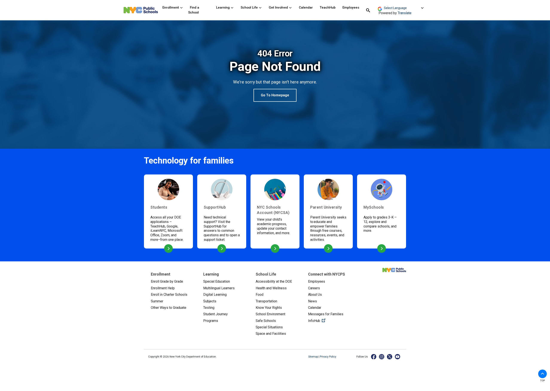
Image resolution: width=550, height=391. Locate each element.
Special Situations (269, 327)
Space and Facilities (271, 334)
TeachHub (328, 7)
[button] (542, 374)
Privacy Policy (328, 356)
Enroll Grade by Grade (167, 281)
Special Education (216, 281)
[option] (275, 75)
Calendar (306, 7)
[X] (390, 356)
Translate (404, 13)
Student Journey (215, 314)
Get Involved (279, 7)
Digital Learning (215, 294)
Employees (350, 7)
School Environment (270, 314)
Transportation (266, 301)
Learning (223, 7)
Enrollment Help (163, 288)
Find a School (193, 10)
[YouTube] (398, 356)
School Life (250, 7)
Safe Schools (266, 321)
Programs (210, 321)
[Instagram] (382, 356)
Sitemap (313, 356)
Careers (314, 288)
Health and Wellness (271, 288)
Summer (157, 301)
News (312, 301)
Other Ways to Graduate (168, 308)
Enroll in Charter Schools (169, 294)
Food (259, 294)
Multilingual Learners (219, 288)
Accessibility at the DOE (274, 281)
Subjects (209, 301)
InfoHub (331, 320)
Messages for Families (325, 314)
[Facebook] (374, 356)
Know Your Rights (269, 308)
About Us (315, 294)
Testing (208, 308)
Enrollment (171, 7)
